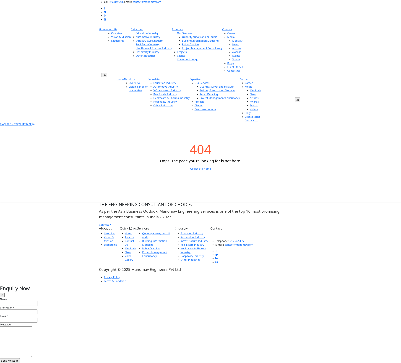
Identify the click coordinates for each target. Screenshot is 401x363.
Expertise (177, 29)
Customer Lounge (187, 59)
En (104, 75)
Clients (181, 55)
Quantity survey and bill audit (199, 37)
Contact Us (233, 70)
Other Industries (146, 55)
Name (3, 299)
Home (102, 29)
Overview (116, 33)
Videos (236, 59)
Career (231, 33)
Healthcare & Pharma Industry (154, 48)
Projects (182, 52)
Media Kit (237, 40)
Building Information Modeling (200, 40)
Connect (227, 29)
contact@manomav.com (147, 2)
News (235, 44)
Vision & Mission (121, 37)
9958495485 (117, 2)
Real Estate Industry (147, 44)
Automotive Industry (148, 37)
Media (231, 37)
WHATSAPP (25, 124)
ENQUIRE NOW (9, 124)
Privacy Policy (112, 277)
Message (5, 324)
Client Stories (235, 67)
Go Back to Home (200, 168)
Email (4, 316)
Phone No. (7, 307)
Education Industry (147, 33)
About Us (111, 29)
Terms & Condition (115, 281)
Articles (236, 48)
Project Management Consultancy (202, 48)
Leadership (117, 40)
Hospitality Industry (147, 52)
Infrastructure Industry (149, 40)
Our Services (184, 33)
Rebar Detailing (191, 44)
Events (236, 55)
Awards (236, 52)
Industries (137, 29)
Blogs (230, 63)
